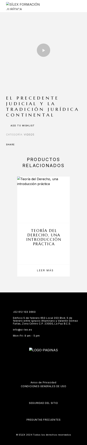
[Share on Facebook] (19, 144)
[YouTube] (55, 361)
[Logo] (25, 6)
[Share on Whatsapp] (34, 144)
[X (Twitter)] (47, 361)
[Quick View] (65, 210)
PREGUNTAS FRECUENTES (44, 419)
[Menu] (77, 6)
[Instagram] (40, 361)
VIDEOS (29, 134)
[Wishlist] (65, 217)
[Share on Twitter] (24, 144)
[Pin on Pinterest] (29, 144)
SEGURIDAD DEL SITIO (43, 402)
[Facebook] (32, 361)
